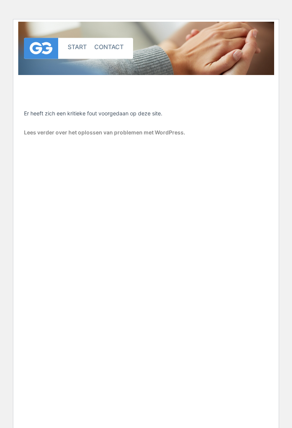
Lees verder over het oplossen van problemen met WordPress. (104, 132)
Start (77, 46)
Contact (109, 46)
